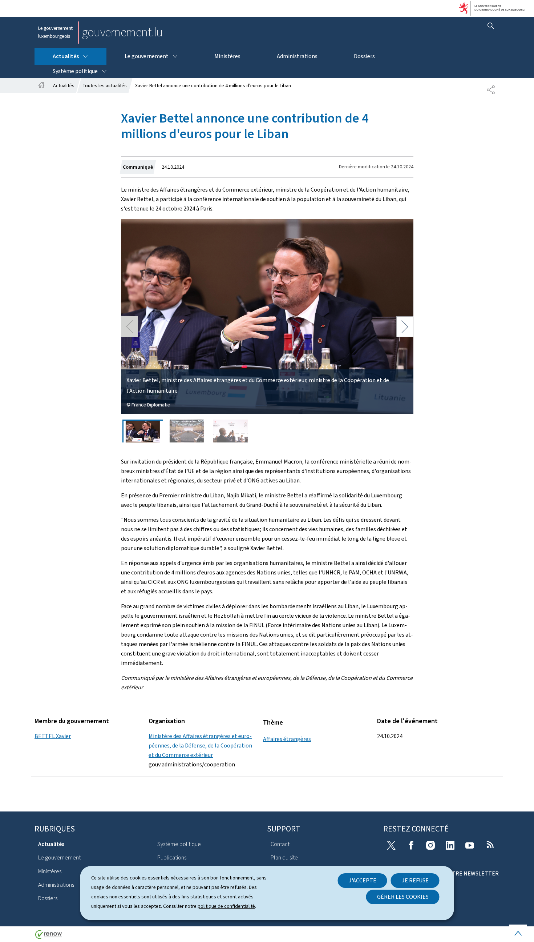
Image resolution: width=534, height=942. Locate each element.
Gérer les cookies (403, 897)
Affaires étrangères (287, 739)
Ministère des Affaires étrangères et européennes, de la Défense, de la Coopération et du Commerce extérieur (200, 745)
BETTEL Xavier (53, 736)
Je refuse (415, 880)
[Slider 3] (230, 431)
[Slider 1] (142, 431)
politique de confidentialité (226, 906)
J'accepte (362, 880)
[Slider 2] (186, 431)
